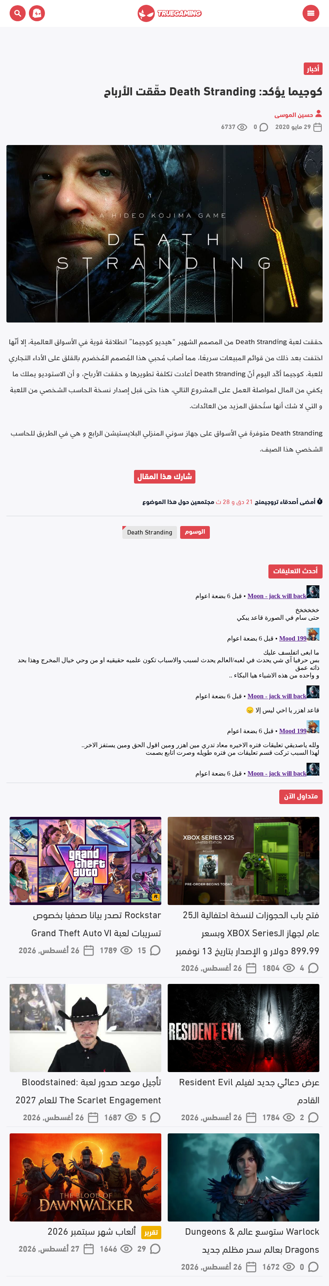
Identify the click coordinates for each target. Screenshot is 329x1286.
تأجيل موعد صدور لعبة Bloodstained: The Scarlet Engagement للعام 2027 (88, 1090)
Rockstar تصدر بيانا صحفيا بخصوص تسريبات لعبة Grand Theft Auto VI (96, 923)
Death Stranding (149, 531)
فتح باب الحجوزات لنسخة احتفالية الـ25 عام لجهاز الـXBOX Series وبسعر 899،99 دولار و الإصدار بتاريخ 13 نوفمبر (247, 932)
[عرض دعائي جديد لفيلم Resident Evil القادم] (243, 1028)
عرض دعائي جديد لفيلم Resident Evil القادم (249, 1090)
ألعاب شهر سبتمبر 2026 (102, 1230)
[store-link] (35, 13)
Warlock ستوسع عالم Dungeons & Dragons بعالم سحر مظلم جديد (252, 1239)
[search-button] (18, 13)
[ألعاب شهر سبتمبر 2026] (85, 1177)
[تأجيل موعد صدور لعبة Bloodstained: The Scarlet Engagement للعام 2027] (85, 1028)
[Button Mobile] (311, 13)
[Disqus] (164, 682)
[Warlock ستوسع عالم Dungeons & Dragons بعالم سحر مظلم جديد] (243, 1177)
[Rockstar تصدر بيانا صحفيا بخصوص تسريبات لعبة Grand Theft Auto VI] (85, 861)
